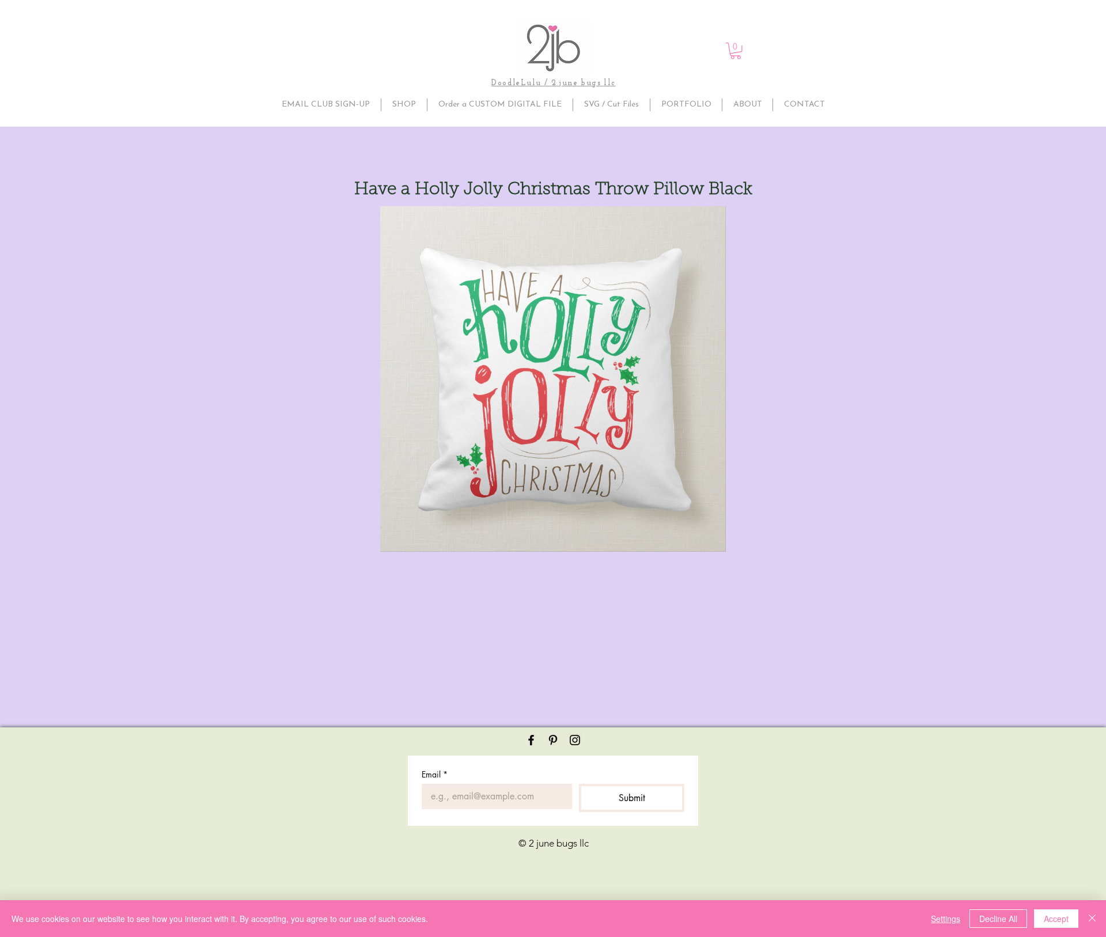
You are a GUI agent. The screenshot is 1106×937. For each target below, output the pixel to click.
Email (435, 774)
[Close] (1092, 918)
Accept (1056, 918)
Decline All (998, 918)
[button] (735, 51)
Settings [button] (945, 918)
